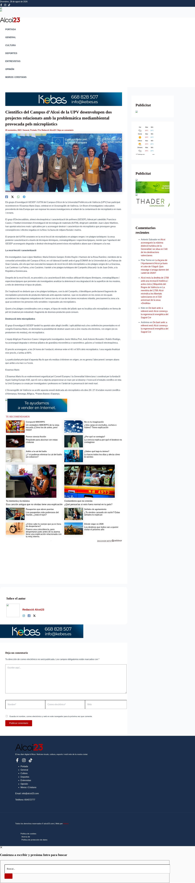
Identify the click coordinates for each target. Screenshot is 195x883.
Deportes (11, 53)
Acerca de (25, 837)
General (10, 37)
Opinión (9, 69)
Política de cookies (28, 834)
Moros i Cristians (16, 77)
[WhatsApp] (18, 196)
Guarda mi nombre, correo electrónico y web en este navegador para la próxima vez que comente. (50, 716)
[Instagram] (5, 5)
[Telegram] (24, 196)
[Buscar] (8, 876)
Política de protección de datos (34, 840)
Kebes (66, 823)
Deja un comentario (65, 130)
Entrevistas (12, 61)
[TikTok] (9, 5)
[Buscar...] (87, 869)
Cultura (10, 45)
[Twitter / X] (34, 615)
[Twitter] (12, 196)
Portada (10, 29)
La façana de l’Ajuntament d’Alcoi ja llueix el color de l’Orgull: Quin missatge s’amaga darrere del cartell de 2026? (155, 266)
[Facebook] (1, 5)
